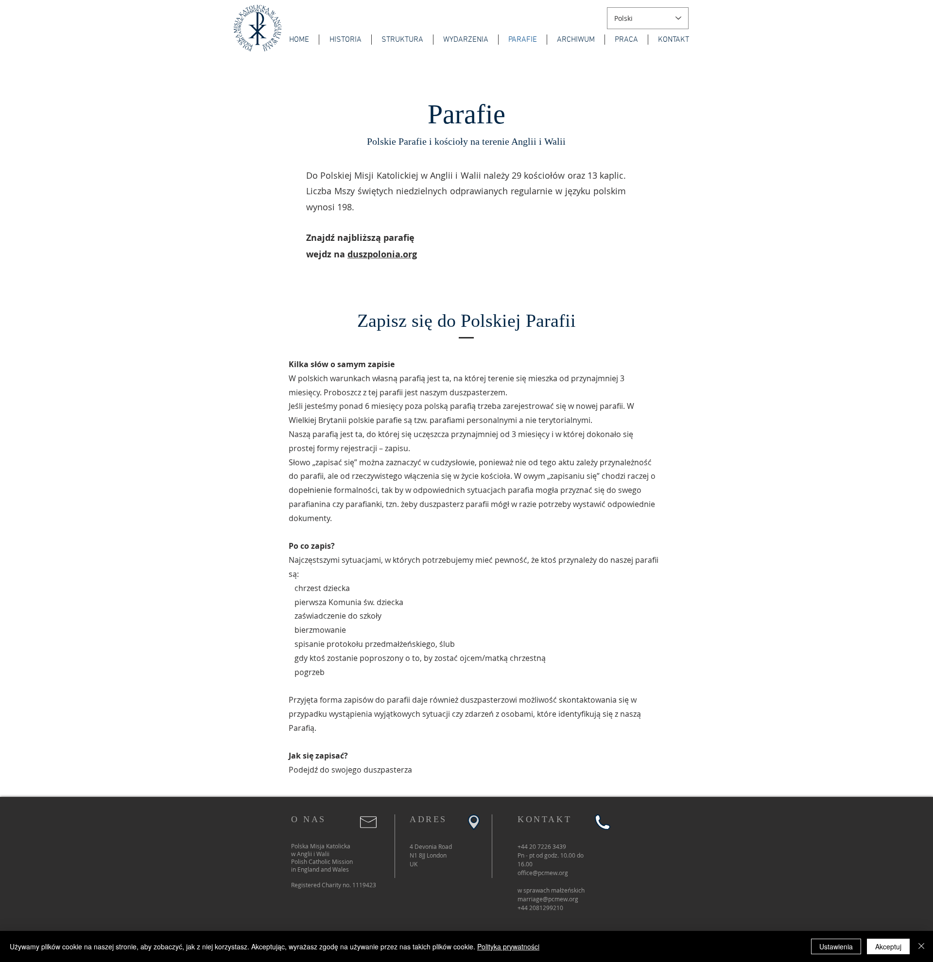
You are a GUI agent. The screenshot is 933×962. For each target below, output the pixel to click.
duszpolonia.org (382, 254)
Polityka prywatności (508, 946)
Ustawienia (836, 946)
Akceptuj (888, 946)
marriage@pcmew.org (548, 899)
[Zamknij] (921, 946)
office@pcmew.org (543, 873)
